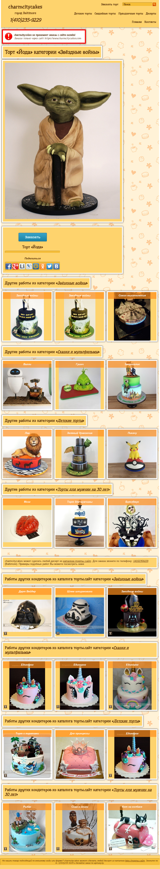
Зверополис (132, 364)
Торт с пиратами (27, 733)
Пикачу (132, 433)
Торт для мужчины (79, 501)
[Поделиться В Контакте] (56, 266)
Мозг (27, 501)
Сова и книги (79, 806)
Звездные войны (27, 295)
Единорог (27, 664)
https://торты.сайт (135, 860)
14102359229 (140, 561)
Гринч (80, 364)
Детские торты (83, 13)
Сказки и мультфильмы (78, 352)
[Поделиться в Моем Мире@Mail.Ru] (36, 266)
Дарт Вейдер (27, 591)
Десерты (151, 13)
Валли (27, 364)
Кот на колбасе (132, 806)
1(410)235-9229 (25, 20)
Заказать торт (109, 4)
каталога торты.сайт (77, 561)
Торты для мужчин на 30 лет (83, 489)
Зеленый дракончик (79, 433)
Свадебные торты (105, 13)
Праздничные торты (130, 13)
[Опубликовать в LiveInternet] (22, 266)
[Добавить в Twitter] (49, 266)
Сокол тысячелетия (132, 295)
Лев (27, 433)
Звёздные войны (72, 283)
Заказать (32, 237)
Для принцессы (80, 733)
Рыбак (27, 806)
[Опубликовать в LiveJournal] (29, 266)
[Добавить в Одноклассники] (43, 266)
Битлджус (132, 501)
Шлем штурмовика (79, 591)
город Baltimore (25, 13)
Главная (137, 21)
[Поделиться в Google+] (15, 266)
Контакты (150, 21)
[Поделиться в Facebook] (8, 266)
